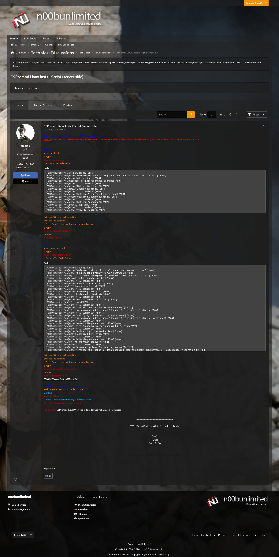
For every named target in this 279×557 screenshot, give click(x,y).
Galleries (61, 38)
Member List (34, 44)
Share (27, 175)
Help (195, 535)
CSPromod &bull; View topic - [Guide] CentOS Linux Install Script (89, 409)
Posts (19, 105)
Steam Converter (87, 504)
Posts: (19, 167)
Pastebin (82, 509)
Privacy (222, 535)
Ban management (21, 509)
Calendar (49, 44)
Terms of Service (240, 535)
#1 (264, 125)
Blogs (46, 38)
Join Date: (20, 164)
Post (27, 181)
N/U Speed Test (66, 44)
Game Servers (18, 504)
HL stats (82, 513)
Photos (67, 105)
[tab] (19, 105)
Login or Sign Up (254, 3)
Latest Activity (43, 105)
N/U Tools (30, 38)
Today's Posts (18, 44)
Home (14, 38)
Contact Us (208, 535)
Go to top (260, 535)
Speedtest (83, 518)
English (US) (21, 535)
